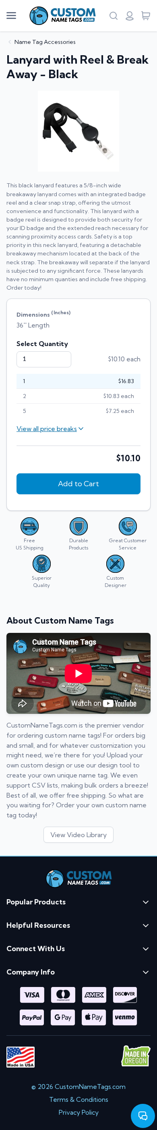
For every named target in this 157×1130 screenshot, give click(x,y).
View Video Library (78, 835)
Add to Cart (78, 483)
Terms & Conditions (78, 1099)
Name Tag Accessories (45, 42)
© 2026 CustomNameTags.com (78, 1086)
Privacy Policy (79, 1112)
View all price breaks (47, 429)
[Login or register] (129, 16)
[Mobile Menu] (11, 16)
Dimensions (43, 313)
